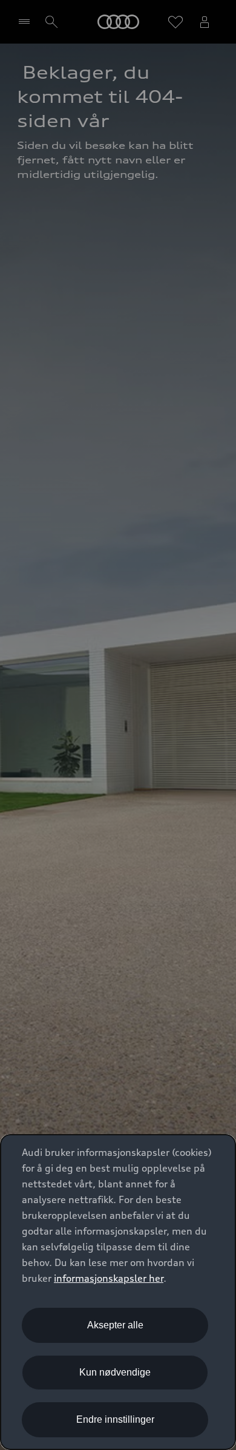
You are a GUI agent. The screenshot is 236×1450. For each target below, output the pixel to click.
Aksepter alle (115, 1325)
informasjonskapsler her (108, 1278)
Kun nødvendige (115, 1372)
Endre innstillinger (115, 1419)
